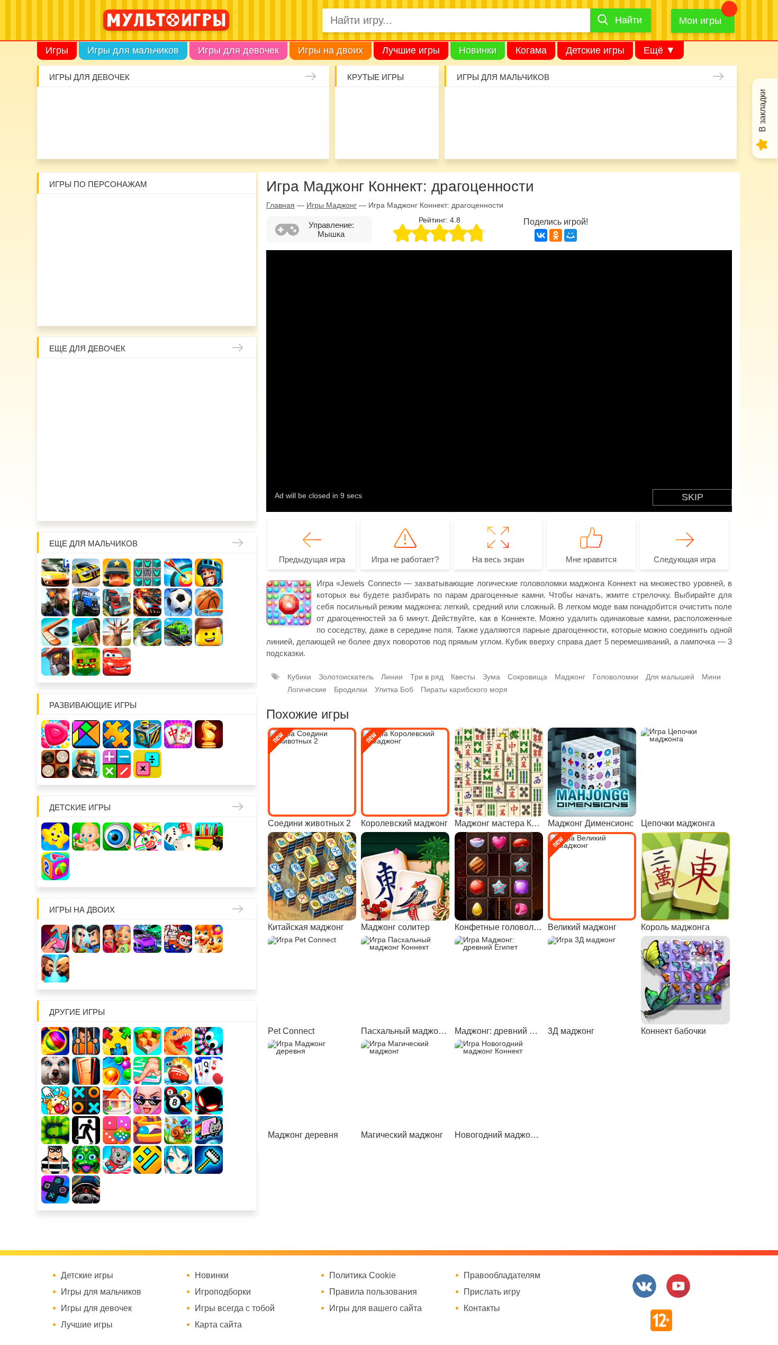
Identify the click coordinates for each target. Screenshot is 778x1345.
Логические (307, 689)
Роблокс (56, 213)
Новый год (117, 470)
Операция (306, 137)
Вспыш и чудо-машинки (179, 244)
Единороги (306, 106)
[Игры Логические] (86, 734)
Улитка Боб (148, 213)
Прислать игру (492, 1292)
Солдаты (590, 106)
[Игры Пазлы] (117, 734)
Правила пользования (373, 1292)
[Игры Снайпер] (55, 602)
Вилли (87, 213)
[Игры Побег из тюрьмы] (55, 1160)
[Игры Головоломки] (147, 734)
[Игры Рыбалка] (147, 632)
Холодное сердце (87, 439)
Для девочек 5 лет (87, 500)
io (356, 106)
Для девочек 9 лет (209, 500)
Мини (711, 676)
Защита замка (652, 106)
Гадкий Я (179, 305)
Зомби (529, 106)
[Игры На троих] (117, 1041)
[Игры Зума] (86, 1160)
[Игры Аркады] (209, 1130)
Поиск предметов (417, 106)
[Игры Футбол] (178, 602)
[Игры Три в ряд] (55, 734)
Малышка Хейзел (91, 106)
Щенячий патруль (117, 305)
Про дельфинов (91, 137)
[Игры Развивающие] (55, 866)
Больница (240, 378)
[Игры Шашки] (55, 764)
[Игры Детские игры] (55, 836)
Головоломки (615, 676)
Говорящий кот (56, 305)
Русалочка (148, 408)
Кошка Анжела (240, 408)
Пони (209, 439)
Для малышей (670, 676)
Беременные (240, 439)
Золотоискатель (346, 676)
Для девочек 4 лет (56, 500)
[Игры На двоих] (55, 939)
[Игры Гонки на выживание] (147, 602)
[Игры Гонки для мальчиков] (86, 573)
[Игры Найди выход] (86, 1071)
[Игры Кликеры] (55, 1100)
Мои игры (700, 20)
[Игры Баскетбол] (209, 602)
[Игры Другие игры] (55, 1189)
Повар (179, 470)
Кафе (179, 408)
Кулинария (121, 137)
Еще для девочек (87, 348)
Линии (392, 676)
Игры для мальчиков (133, 50)
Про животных (240, 470)
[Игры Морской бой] (178, 1071)
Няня (179, 378)
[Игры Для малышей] (86, 836)
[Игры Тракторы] (86, 602)
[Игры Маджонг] (178, 734)
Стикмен (56, 244)
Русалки (148, 439)
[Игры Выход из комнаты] (86, 1130)
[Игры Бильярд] (178, 1100)
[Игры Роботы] (55, 662)
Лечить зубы (209, 470)
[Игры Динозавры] (178, 1041)
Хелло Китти (148, 275)
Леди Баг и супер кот (87, 244)
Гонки (468, 106)
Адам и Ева (117, 213)
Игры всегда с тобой (235, 1308)
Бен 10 (117, 244)
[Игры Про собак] (55, 1071)
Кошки (244, 106)
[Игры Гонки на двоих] (147, 939)
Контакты (482, 1308)
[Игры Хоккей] (55, 632)
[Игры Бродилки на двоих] (209, 939)
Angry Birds (209, 275)
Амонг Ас (356, 137)
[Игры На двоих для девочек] (117, 939)
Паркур (590, 137)
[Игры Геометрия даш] (147, 1160)
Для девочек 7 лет (148, 500)
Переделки (148, 470)
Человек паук (148, 305)
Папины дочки (87, 470)
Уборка (183, 106)
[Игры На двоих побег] (178, 939)
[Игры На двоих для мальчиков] (86, 939)
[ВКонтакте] (541, 235)
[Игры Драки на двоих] (55, 968)
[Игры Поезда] (178, 632)
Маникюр (275, 106)
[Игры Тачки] (117, 662)
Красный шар (179, 213)
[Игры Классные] (147, 1100)
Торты (183, 137)
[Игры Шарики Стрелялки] (55, 1041)
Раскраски (148, 378)
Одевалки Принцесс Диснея (56, 470)
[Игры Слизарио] (209, 1041)
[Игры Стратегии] (86, 764)
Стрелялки (498, 106)
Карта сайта (218, 1325)
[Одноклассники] (555, 235)
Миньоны (240, 275)
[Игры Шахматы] (209, 734)
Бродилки (350, 689)
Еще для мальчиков (93, 543)
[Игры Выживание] (86, 632)
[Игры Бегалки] (117, 1160)
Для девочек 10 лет (240, 500)
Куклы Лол (60, 137)
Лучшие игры (411, 50)
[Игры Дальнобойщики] (117, 602)
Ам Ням (240, 244)
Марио (179, 275)
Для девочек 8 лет (179, 500)
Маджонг (570, 676)
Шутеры (498, 137)
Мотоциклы (682, 137)
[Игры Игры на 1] (147, 1071)
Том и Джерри (148, 244)
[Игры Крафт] (147, 573)
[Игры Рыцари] (209, 573)
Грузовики (713, 137)
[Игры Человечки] (209, 1100)
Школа (87, 378)
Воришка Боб (240, 213)
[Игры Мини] (117, 1130)
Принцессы (87, 408)
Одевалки (60, 106)
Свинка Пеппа (117, 275)
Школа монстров (117, 439)
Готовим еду (214, 137)
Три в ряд (427, 676)
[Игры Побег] (86, 1041)
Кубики (299, 676)
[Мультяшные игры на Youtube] (678, 1286)
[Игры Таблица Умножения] (147, 764)
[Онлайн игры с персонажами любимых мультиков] (166, 20)
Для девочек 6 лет (117, 500)
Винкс (56, 378)
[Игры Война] (117, 573)
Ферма (179, 439)
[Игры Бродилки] (178, 1130)
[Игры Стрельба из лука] (178, 573)
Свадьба (56, 439)
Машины (682, 106)
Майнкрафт (560, 106)
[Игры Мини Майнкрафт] (209, 1160)
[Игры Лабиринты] (147, 1130)
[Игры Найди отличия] (117, 836)
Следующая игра (685, 559)
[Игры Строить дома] (117, 1100)
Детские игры (595, 50)
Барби (152, 106)
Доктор (214, 106)
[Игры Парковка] (55, 573)
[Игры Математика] (117, 764)
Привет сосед (468, 137)
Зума (491, 676)
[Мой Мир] (570, 235)
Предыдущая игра (312, 559)
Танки (621, 106)
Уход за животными (244, 137)
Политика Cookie (362, 1275)
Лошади (117, 378)
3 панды (209, 213)
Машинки (560, 137)
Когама (531, 50)
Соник (87, 305)
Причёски (56, 408)
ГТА (621, 137)
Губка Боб (56, 275)
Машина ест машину (529, 137)
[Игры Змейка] (55, 1130)
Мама (209, 378)
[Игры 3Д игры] (147, 1041)
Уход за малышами (121, 106)
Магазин (209, 408)
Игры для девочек (238, 50)
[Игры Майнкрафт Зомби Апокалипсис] (86, 662)
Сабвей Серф (209, 244)
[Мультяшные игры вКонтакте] (644, 1286)
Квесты (463, 676)
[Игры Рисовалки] (147, 836)
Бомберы (209, 305)
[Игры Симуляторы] (86, 1189)
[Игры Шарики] (117, 1071)
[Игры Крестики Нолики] (86, 1100)
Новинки (477, 50)
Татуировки (152, 137)
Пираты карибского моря (464, 689)
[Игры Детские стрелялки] (209, 836)
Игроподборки (223, 1292)
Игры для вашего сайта (375, 1308)
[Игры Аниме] (178, 1160)
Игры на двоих (330, 50)
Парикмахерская (117, 408)
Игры (57, 50)
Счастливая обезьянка (87, 275)
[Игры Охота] (117, 632)
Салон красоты (275, 137)
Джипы (652, 137)
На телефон (417, 137)
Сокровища (527, 676)
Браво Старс (713, 106)
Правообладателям (502, 1275)
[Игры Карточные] (209, 1071)
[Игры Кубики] (178, 836)
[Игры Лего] (209, 632)
